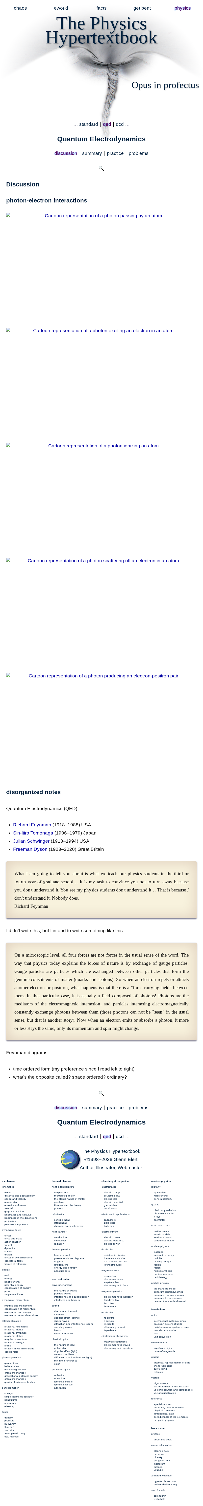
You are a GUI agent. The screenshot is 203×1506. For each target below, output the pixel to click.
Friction (8, 1254)
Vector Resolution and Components (173, 1389)
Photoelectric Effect (165, 1213)
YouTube (158, 1470)
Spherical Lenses (63, 1384)
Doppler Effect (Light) (65, 1351)
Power (7, 1291)
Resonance (10, 1403)
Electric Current (112, 1237)
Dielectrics (109, 1222)
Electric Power (112, 1243)
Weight (8, 1245)
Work (7, 1275)
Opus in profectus (165, 85)
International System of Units (170, 1321)
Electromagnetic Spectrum (118, 1348)
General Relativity (163, 1199)
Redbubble (159, 1499)
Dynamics (9, 1248)
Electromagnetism (114, 1279)
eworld (61, 8)
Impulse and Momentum (18, 1305)
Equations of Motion (15, 1205)
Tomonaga (33, 832)
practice (115, 153)
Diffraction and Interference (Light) (73, 1357)
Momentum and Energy (17, 1312)
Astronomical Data (164, 1413)
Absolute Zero (62, 1271)
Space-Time (160, 1192)
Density (8, 1417)
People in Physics (164, 1420)
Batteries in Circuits (114, 1258)
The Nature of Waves (65, 1290)
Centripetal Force (13, 1260)
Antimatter (159, 1219)
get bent (142, 8)
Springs (8, 1393)
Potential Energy (13, 1285)
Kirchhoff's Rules (113, 1264)
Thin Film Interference (65, 1360)
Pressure (9, 1420)
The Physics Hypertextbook (110, 1151)
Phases (58, 1208)
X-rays (157, 1216)
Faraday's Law (111, 1300)
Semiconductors (163, 1237)
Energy (8, 1278)
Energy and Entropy (65, 1267)
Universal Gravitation (15, 1369)
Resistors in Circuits (114, 1255)
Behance (159, 1454)
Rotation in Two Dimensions (19, 1348)
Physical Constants (164, 1410)
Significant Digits (163, 1348)
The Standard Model (165, 1288)
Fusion (157, 1267)
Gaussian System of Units (168, 1324)
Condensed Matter (164, 1240)
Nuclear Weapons (163, 1274)
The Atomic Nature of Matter (69, 1199)
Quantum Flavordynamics (167, 1298)
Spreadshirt (160, 1495)
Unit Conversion (162, 1336)
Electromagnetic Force (116, 1285)
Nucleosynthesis (163, 1271)
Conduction (60, 1237)
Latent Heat (60, 1222)
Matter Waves (161, 1231)
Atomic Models (162, 1234)
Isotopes (158, 1252)
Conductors (110, 1208)
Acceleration (11, 1202)
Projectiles (10, 1221)
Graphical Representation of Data (172, 1362)
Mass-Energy (161, 1195)
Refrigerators (61, 1264)
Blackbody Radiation (165, 1210)
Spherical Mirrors (63, 1381)
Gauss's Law (110, 1205)
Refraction (59, 1378)
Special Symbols (163, 1404)
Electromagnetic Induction (118, 1296)
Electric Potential (113, 1202)
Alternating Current (114, 1327)
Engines (58, 1261)
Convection (60, 1240)
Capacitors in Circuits (115, 1261)
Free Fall (8, 1208)
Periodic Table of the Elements (171, 1416)
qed (107, 124)
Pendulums (10, 1399)
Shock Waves (61, 1321)
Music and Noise (63, 1333)
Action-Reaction (12, 1241)
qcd (120, 124)
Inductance (110, 1306)
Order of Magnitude (165, 1351)
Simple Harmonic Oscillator (18, 1396)
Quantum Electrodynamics (168, 1291)
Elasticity (9, 1406)
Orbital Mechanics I (14, 1372)
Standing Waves (63, 1327)
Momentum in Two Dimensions (21, 1315)
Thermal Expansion (64, 1195)
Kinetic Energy (12, 1281)
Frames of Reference (15, 1264)
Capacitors (110, 1219)
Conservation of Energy (17, 1288)
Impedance (110, 1330)
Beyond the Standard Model (169, 1301)
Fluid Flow (9, 1427)
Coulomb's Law (112, 1195)
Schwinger (31, 841)
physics (183, 8)
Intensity (59, 1314)
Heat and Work (62, 1255)
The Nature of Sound (65, 1311)
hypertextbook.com (165, 1481)
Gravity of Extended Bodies (19, 1382)
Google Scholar (162, 1460)
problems (139, 153)
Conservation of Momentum (19, 1308)
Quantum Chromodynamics (169, 1295)
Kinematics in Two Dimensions (20, 1217)
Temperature (61, 1192)
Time (156, 1333)
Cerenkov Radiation (64, 1354)
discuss (65, 153)
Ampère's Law (111, 1282)
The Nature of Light (64, 1344)
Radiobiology (161, 1277)
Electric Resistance (114, 1240)
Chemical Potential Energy (68, 1226)
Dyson (30, 849)
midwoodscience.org (165, 1484)
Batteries (109, 1226)
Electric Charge (112, 1192)
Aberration (60, 1387)
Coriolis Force (11, 1351)
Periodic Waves (62, 1293)
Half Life (158, 1258)
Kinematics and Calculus (17, 1214)
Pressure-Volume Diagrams (69, 1258)
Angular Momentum (15, 1339)
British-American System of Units (171, 1327)
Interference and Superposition (71, 1296)
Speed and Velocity (15, 1199)
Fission (157, 1264)
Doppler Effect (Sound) (66, 1317)
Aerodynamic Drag (14, 1433)
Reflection (59, 1375)
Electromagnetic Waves (117, 1344)
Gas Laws (59, 1202)
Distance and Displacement (19, 1195)
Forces (7, 1235)
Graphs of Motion (14, 1211)
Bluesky (158, 1457)
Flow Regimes (11, 1436)
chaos (20, 8)
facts (102, 8)
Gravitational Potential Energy (21, 1376)
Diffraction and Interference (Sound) (74, 1324)
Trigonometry (161, 1383)
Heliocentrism (11, 1366)
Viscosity (9, 1430)
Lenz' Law (109, 1303)
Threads (158, 1467)
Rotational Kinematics (16, 1326)
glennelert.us (161, 1451)
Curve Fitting (160, 1368)
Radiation (59, 1243)
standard (88, 124)
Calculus (158, 1372)
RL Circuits (109, 1321)
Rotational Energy (14, 1342)
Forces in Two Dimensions (18, 1257)
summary (92, 153)
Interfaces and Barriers (67, 1300)
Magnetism (110, 1276)
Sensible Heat (62, 1219)
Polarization (60, 1348)
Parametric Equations (16, 1224)
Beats (57, 1330)
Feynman (32, 824)
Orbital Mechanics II (15, 1379)
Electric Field (110, 1199)
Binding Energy (162, 1261)
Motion (8, 1192)
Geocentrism (11, 1363)
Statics (8, 1251)
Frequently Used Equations (169, 1407)
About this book (163, 1439)
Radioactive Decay (164, 1255)
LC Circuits (109, 1324)
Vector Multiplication (165, 1393)
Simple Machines (13, 1294)
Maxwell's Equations (115, 1341)
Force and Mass (13, 1238)
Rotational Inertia (13, 1329)
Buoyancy (10, 1423)
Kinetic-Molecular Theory (67, 1205)
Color (57, 1363)
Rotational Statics (13, 1336)
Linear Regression (163, 1365)
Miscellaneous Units (165, 1330)
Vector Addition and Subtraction (171, 1386)
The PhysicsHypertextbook (101, 30)
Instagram (159, 1463)
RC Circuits (109, 1317)
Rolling (7, 1345)
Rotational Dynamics (15, 1332)
